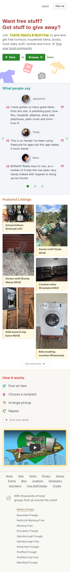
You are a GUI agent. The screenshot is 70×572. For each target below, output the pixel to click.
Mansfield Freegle (27, 562)
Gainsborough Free (28, 541)
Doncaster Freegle (27, 530)
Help (21, 476)
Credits (57, 486)
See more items (34, 363)
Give (12, 57)
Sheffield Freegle (27, 552)
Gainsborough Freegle (30, 536)
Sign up (59, 5)
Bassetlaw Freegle (27, 515)
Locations (37, 480)
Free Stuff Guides (37, 486)
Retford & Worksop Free (30, 520)
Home (9, 476)
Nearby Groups (25, 509)
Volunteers (15, 486)
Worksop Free (25, 525)
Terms (32, 476)
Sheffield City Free (27, 557)
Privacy (46, 476)
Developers (55, 480)
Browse (34, 57)
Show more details (18, 420)
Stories (60, 476)
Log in (45, 5)
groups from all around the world (35, 500)
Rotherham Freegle (28, 546)
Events (12, 480)
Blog (24, 480)
